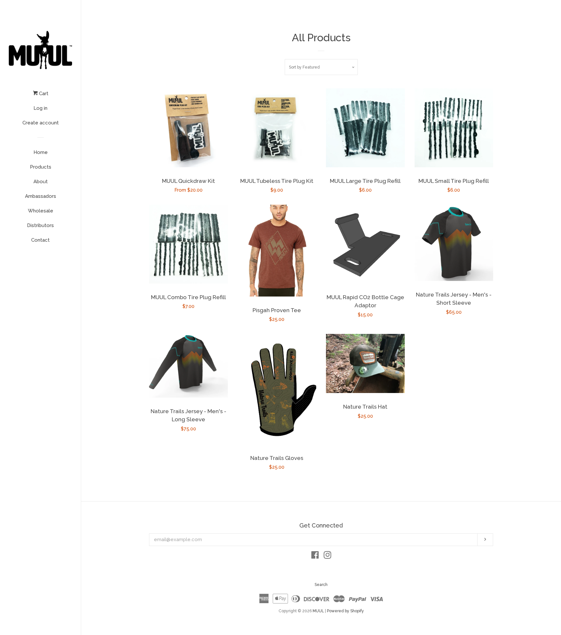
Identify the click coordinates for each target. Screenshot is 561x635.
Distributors (40, 225)
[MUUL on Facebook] (315, 556)
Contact (40, 240)
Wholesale (40, 211)
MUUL (318, 611)
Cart (43, 93)
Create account (40, 123)
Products (40, 167)
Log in (40, 108)
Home (40, 152)
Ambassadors (40, 196)
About (40, 181)
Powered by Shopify (345, 611)
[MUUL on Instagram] (327, 556)
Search (321, 584)
